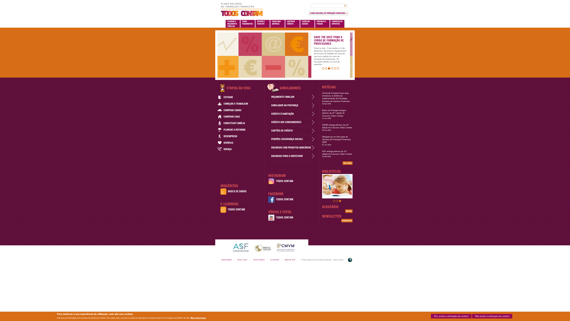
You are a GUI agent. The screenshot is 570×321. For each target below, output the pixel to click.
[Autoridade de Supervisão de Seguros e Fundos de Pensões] (240, 247)
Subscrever (347, 220)
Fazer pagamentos (247, 22)
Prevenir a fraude (321, 22)
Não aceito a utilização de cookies (492, 316)
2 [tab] (326, 68)
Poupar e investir (261, 22)
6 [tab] (338, 68)
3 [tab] (329, 68)
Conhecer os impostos (337, 22)
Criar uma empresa (276, 22)
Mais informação (198, 317)
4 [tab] (332, 68)
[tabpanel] (285, 55)
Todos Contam (236, 209)
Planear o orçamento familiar (232, 23)
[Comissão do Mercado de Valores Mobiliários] (285, 247)
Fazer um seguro (306, 22)
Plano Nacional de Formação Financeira (327, 13)
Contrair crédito (291, 22)
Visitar (349, 211)
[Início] (241, 9)
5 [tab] (335, 68)
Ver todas (347, 163)
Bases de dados (237, 191)
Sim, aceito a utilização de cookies (451, 316)
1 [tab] (323, 68)
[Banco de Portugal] (263, 247)
